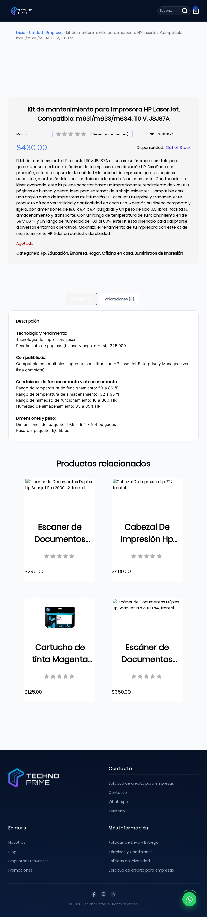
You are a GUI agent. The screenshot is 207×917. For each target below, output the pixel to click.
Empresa (54, 32)
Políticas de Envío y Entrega (134, 842)
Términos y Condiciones (131, 851)
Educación (58, 253)
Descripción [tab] (81, 299)
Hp (43, 253)
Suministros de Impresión (159, 253)
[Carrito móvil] (196, 11)
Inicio (20, 32)
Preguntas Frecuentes (28, 860)
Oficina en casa (117, 253)
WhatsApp (118, 801)
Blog (12, 851)
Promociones (20, 870)
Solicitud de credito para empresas (141, 783)
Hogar (94, 253)
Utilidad (36, 32)
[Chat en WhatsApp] (189, 899)
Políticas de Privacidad (129, 860)
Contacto (118, 792)
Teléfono (117, 811)
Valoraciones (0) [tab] (119, 299)
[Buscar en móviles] (185, 11)
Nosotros (16, 842)
